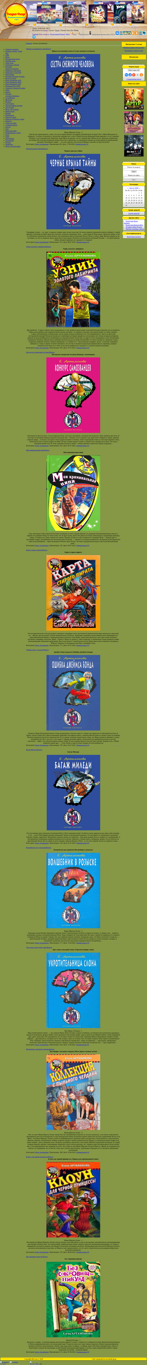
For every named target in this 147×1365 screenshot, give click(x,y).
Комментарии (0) (82, 144)
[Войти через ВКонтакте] (126, 74)
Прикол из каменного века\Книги (38, 49)
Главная (35, 34)
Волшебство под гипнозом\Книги (38, 848)
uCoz (114, 1359)
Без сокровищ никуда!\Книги (37, 1257)
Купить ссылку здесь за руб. (134, 48)
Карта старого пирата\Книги (36, 550)
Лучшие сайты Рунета (134, 227)
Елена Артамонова (42, 144)
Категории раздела (134, 237)
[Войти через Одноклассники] (141, 74)
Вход (68, 34)
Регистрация (54, 34)
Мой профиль (44, 34)
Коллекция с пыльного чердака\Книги (40, 1049)
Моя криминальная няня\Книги (37, 450)
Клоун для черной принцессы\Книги (39, 1157)
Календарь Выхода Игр (134, 225)
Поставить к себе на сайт (134, 51)
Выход (62, 34)
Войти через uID (134, 70)
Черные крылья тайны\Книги (37, 149)
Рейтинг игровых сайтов (135, 229)
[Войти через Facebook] (130, 74)
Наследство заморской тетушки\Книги (40, 352)
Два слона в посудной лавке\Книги (39, 947)
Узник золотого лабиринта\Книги (38, 247)
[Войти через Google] (137, 75)
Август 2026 (133, 188)
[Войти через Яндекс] (133, 74)
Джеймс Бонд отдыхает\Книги (37, 650)
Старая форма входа (134, 79)
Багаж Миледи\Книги (34, 750)
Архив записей (133, 213)
